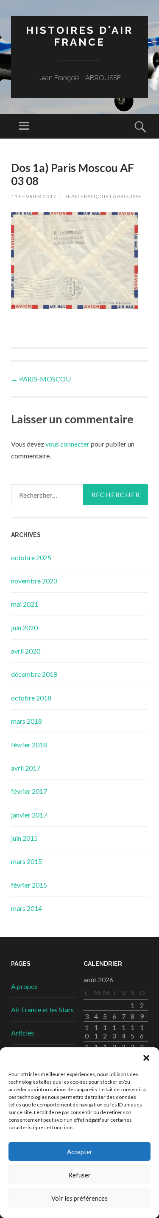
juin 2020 (24, 628)
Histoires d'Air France (79, 36)
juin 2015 (24, 838)
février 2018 (29, 745)
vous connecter (67, 444)
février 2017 (29, 791)
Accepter (79, 1151)
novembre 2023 (34, 581)
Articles (22, 1033)
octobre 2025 (31, 557)
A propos (24, 986)
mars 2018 (26, 721)
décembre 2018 (34, 674)
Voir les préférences (79, 1198)
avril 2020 (25, 651)
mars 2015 (26, 861)
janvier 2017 (29, 815)
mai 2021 (24, 604)
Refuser (79, 1175)
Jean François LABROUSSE (103, 196)
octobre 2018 (31, 698)
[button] (146, 1058)
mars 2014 (26, 908)
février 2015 (29, 885)
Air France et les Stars (42, 1009)
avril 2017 (25, 768)
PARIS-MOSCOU (41, 379)
